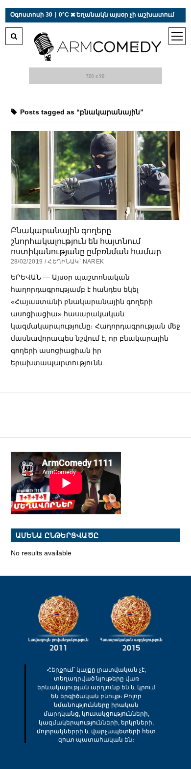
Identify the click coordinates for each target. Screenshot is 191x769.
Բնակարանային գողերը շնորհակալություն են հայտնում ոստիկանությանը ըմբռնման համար (86, 241)
